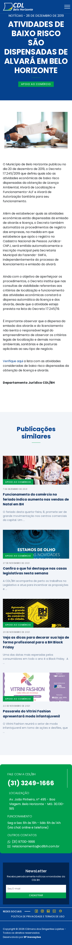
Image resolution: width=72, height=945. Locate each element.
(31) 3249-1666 (30, 783)
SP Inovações (32, 937)
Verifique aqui (13, 361)
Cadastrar (36, 895)
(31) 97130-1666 (23, 841)
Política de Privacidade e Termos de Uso (38, 916)
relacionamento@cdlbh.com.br (36, 846)
